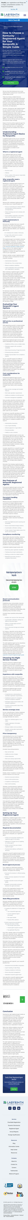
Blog (14, 1143)
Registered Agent (14, 1128)
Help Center (14, 1149)
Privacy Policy (7, 1215)
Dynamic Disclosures (14, 1125)
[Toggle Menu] (25, 15)
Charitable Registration (14, 1122)
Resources (14, 1152)
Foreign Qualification (14, 1135)
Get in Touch (13, 20)
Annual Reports (14, 1131)
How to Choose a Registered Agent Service (13, 27)
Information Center (14, 1146)
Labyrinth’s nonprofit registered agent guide (13, 655)
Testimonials (14, 1170)
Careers (14, 1167)
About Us (14, 1161)
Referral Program (14, 1174)
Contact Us (14, 1164)
